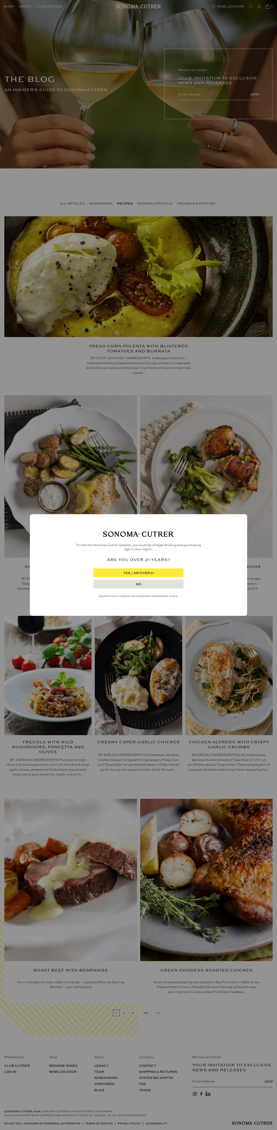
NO (138, 584)
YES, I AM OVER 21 (138, 573)
